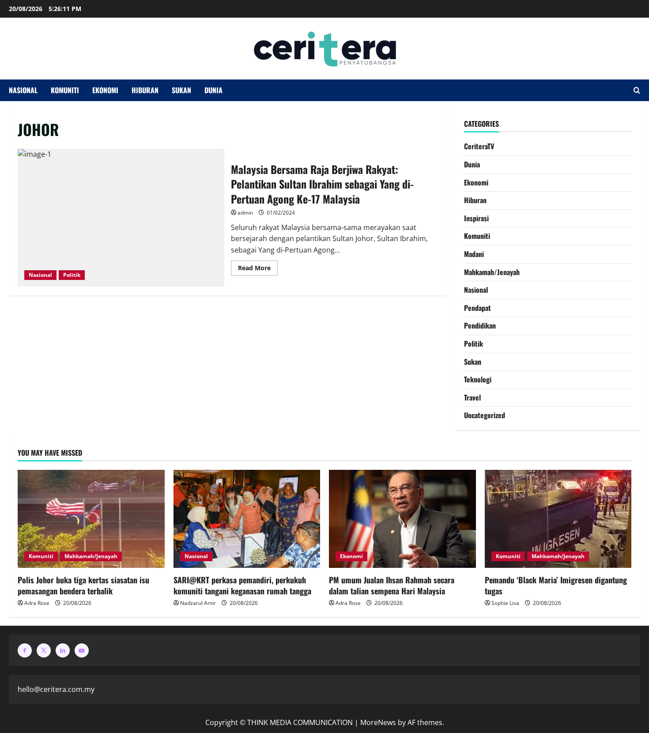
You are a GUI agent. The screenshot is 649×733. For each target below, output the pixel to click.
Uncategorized (484, 415)
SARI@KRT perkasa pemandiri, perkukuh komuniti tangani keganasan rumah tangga (242, 585)
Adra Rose (36, 603)
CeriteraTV (479, 146)
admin (245, 212)
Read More (258, 266)
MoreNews (378, 722)
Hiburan (145, 90)
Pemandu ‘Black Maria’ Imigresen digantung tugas (556, 585)
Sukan (181, 90)
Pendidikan (480, 325)
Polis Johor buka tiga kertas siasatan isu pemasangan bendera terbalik (83, 585)
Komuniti (65, 90)
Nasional (23, 90)
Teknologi (477, 379)
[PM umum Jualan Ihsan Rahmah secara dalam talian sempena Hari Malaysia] (402, 519)
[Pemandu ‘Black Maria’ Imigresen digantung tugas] (558, 519)
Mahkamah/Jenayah (492, 272)
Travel (472, 397)
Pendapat (477, 307)
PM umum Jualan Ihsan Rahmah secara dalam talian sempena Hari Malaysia (391, 585)
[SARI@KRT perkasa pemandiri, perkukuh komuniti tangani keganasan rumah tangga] (247, 519)
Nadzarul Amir (198, 603)
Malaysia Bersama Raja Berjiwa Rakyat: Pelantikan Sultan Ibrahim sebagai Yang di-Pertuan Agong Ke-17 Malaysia (121, 218)
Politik (71, 275)
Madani (474, 254)
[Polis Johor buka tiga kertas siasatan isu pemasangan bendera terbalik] (91, 519)
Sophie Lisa (505, 603)
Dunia (213, 90)
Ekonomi (105, 90)
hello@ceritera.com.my (56, 689)
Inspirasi (476, 218)
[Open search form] (637, 90)
